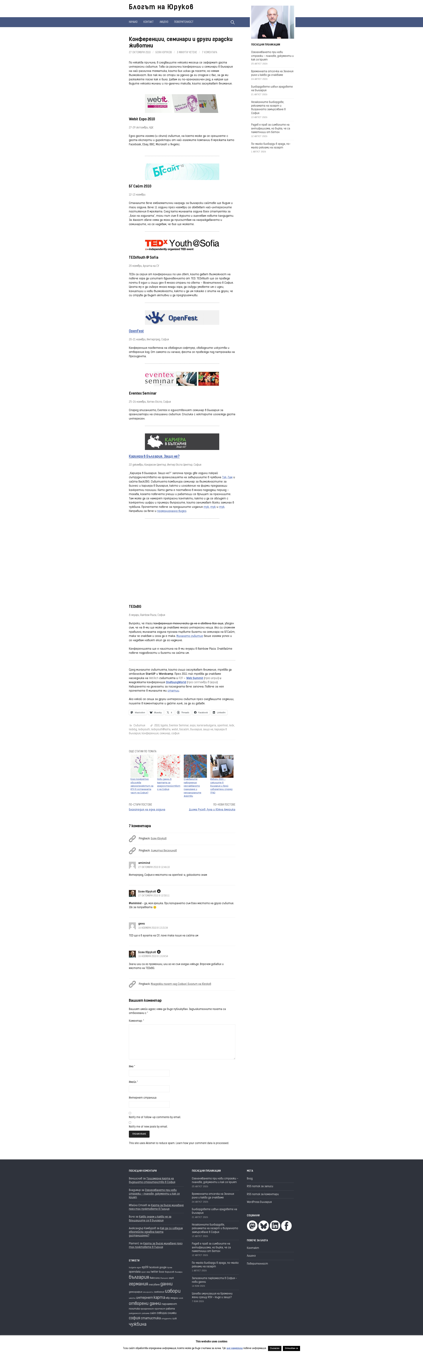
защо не (208, 729)
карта (159, 1298)
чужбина (137, 1324)
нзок (181, 1298)
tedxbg (133, 729)
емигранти (148, 1292)
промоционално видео (171, 511)
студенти (166, 1319)
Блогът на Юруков (161, 7)
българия (196, 729)
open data (145, 1272)
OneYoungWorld (176, 682)
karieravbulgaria (206, 725)
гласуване (154, 1285)
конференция (150, 733)
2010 (156, 725)
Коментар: (136, 1021)
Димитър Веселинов (164, 850)
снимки (172, 1313)
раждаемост (135, 1313)
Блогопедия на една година (147, 809)
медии (174, 1298)
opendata (135, 1272)
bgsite (164, 725)
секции (162, 1313)
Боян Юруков (163, 52)
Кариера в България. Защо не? (154, 456)
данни (166, 1284)
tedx (231, 725)
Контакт (148, 22)
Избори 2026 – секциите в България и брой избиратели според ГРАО (221, 786)
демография (135, 1292)
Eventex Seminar (179, 725)
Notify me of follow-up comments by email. (155, 1117)
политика (134, 1309)
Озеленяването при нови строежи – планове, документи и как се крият (272, 56)
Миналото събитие (189, 636)
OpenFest (136, 331)
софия (175, 733)
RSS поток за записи (260, 1186)
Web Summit (194, 678)
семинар (165, 733)
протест (159, 1309)
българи (178, 1272)
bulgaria (132, 1268)
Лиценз (164, 22)
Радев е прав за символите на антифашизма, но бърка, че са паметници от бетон (270, 129)
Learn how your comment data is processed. (202, 1143)
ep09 (145, 1267)
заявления (159, 1292)
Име (132, 1066)
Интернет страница (142, 1098)
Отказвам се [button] (291, 1348)
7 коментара (209, 52)
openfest (222, 725)
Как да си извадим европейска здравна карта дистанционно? (156, 1232)
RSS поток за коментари (263, 1194)
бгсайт (184, 729)
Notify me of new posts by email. (148, 1127)
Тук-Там (227, 477)
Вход (250, 1178)
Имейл (133, 1082)
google (163, 1267)
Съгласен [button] (274, 1348)
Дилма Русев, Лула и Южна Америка (212, 809)
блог (161, 1272)
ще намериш (235, 1348)
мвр (168, 1298)
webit (175, 729)
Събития (139, 725)
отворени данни (145, 1304)
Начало (133, 22)
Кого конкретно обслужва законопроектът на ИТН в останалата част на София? (142, 786)
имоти (132, 1298)
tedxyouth (144, 729)
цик (174, 1318)
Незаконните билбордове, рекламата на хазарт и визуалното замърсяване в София (215, 1229)
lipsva (169, 1268)
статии (173, 690)
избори (173, 1291)
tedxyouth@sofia (161, 729)
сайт (153, 1313)
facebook (154, 1267)
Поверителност (183, 22)
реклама (145, 1313)
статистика (151, 1318)
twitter (154, 1272)
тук (206, 507)
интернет (144, 1298)
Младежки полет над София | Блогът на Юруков (181, 984)
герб (171, 1278)
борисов (169, 1272)
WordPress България (259, 1202)
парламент (169, 1304)
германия (138, 1284)
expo (193, 725)
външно (164, 1278)
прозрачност (147, 1309)
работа (170, 1309)
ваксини (155, 1278)
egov (139, 1268)
